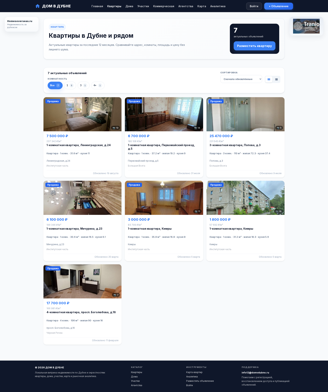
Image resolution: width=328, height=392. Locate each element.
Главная (97, 6)
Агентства (185, 6)
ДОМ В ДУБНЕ (56, 6)
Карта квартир (194, 372)
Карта (201, 6)
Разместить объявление (200, 380)
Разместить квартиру (254, 46)
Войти (254, 6)
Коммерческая (163, 6)
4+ (97, 85)
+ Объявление (279, 6)
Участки (143, 6)
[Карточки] (268, 79)
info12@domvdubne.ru (255, 372)
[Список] (276, 79)
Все (54, 85)
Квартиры (114, 6)
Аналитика (218, 6)
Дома (129, 6)
